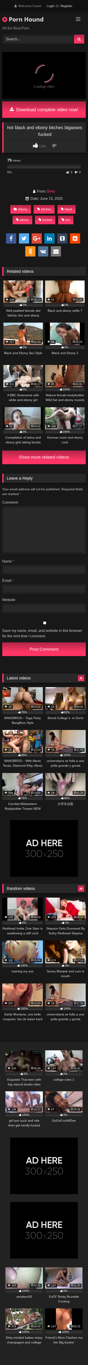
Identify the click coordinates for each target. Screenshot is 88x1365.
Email (8, 580)
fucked (47, 220)
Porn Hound (25, 19)
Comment (10, 502)
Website (8, 600)
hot (67, 220)
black (68, 209)
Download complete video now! (46, 109)
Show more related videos (44, 457)
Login (51, 6)
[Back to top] (74, 1351)
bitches (46, 209)
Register (66, 6)
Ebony (22, 209)
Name (8, 561)
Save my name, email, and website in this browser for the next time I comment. (42, 633)
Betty (51, 191)
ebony (24, 220)
